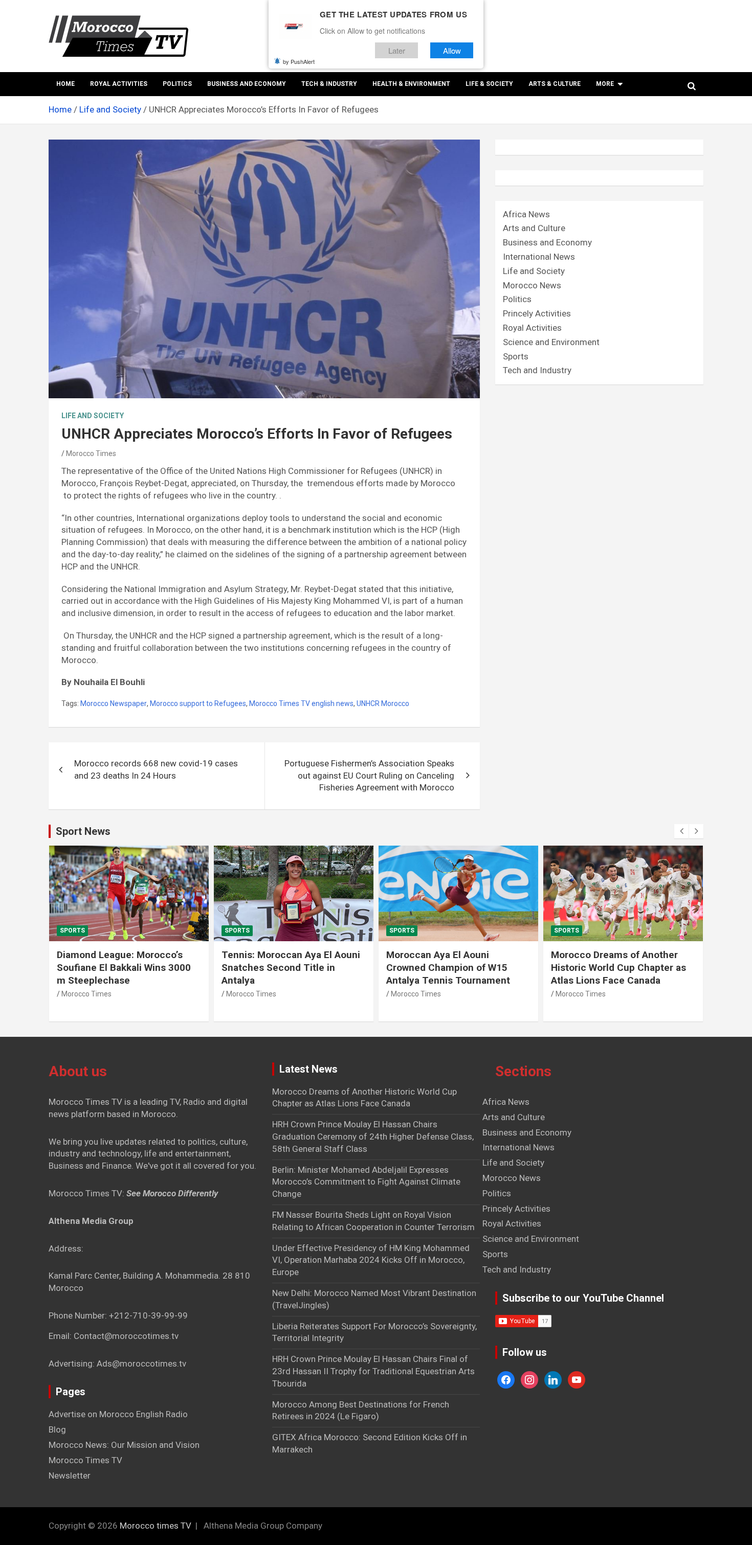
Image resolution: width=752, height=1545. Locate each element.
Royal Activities (118, 83)
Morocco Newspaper (113, 703)
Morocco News (532, 285)
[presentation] (681, 831)
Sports (515, 356)
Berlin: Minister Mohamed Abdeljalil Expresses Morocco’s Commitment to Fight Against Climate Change (366, 1182)
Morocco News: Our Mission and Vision (124, 1445)
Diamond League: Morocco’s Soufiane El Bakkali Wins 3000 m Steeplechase (124, 967)
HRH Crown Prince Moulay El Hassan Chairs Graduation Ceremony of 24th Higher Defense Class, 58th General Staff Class (373, 1136)
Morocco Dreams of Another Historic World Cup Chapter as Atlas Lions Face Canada (618, 967)
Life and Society (92, 416)
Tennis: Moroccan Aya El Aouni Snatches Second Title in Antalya (291, 967)
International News (539, 257)
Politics (177, 83)
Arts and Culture (534, 228)
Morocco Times (91, 453)
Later (396, 50)
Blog (57, 1429)
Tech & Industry (329, 83)
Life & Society (489, 83)
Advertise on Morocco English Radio (118, 1414)
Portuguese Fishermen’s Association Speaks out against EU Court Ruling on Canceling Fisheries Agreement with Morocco (369, 775)
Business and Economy (246, 83)
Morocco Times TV (85, 1460)
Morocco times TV (155, 1525)
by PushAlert (299, 61)
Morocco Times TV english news (301, 703)
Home (65, 83)
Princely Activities (537, 313)
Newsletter (70, 1475)
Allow (452, 50)
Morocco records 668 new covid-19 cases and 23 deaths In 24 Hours (156, 769)
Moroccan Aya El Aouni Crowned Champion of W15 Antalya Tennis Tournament (448, 967)
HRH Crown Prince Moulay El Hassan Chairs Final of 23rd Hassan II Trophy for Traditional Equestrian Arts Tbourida (373, 1371)
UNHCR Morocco (383, 703)
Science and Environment (551, 342)
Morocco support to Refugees (198, 703)
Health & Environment (411, 83)
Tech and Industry (537, 370)
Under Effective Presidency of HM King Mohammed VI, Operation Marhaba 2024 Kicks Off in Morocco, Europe (371, 1260)
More (605, 83)
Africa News (526, 214)
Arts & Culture (554, 83)
